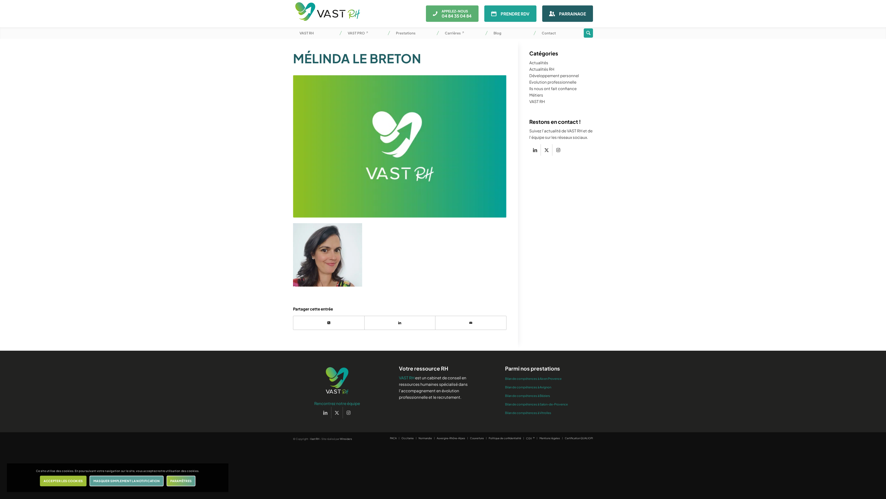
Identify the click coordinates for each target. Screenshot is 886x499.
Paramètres (181, 481)
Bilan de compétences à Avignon (528, 387)
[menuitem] (317, 33)
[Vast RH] (327, 13)
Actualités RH (541, 69)
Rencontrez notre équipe (337, 403)
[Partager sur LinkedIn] (400, 323)
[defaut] (399, 146)
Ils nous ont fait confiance (553, 88)
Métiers (536, 94)
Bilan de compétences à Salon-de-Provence (536, 404)
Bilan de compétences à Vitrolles (528, 413)
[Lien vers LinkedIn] (535, 150)
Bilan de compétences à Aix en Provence (533, 378)
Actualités (538, 62)
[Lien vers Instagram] (558, 150)
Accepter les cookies (63, 481)
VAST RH (537, 101)
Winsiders (346, 438)
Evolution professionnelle (552, 82)
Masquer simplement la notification (126, 481)
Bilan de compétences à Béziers (527, 396)
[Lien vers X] (546, 150)
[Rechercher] (588, 33)
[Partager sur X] (328, 323)
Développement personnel (554, 75)
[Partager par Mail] (470, 323)
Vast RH (314, 438)
